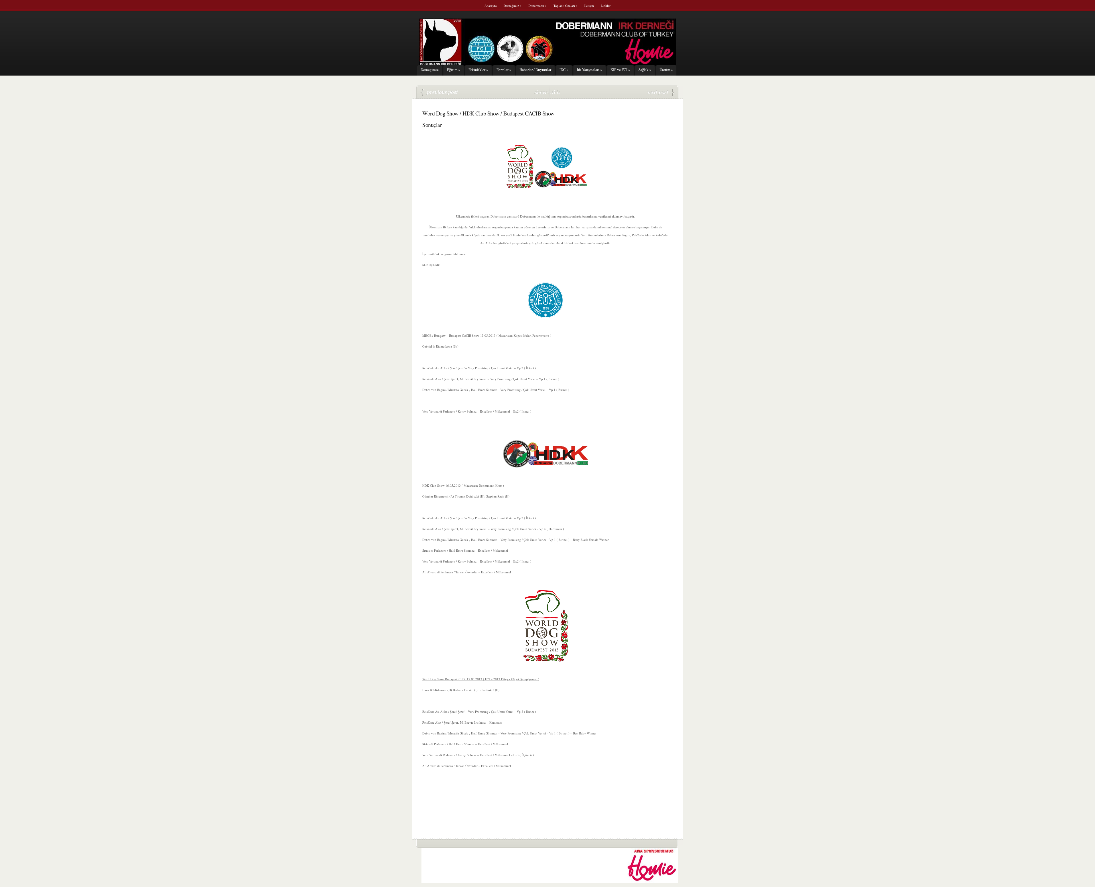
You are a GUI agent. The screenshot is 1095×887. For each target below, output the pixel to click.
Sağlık (644, 69)
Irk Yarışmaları (589, 69)
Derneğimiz (513, 5)
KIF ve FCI (620, 69)
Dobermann (537, 5)
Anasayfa (490, 5)
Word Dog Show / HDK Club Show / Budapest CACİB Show (439, 92)
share (541, 92)
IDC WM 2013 (661, 92)
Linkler (606, 5)
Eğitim (453, 69)
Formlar (503, 69)
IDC (564, 69)
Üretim (666, 69)
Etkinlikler (478, 69)
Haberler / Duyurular (535, 69)
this (554, 92)
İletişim (589, 5)
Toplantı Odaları (565, 5)
